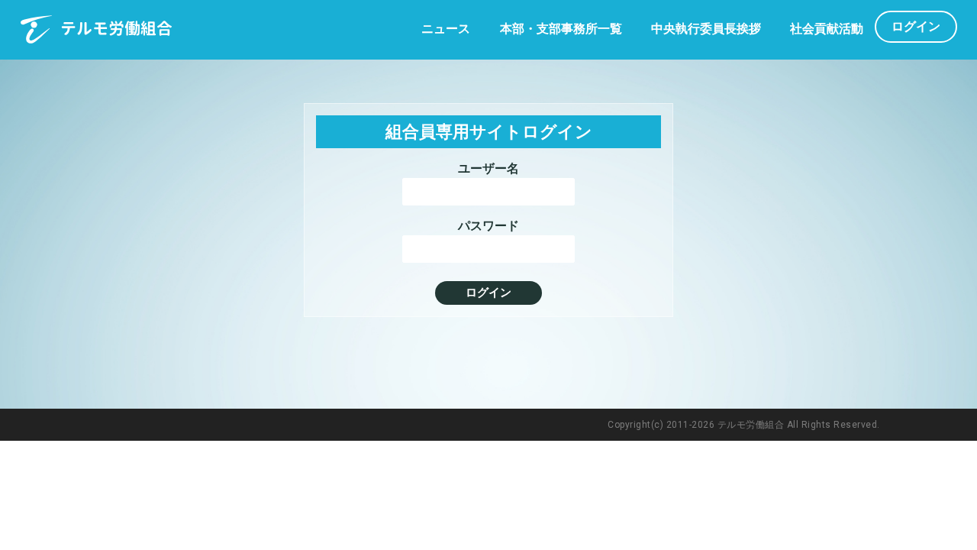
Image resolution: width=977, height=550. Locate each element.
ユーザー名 (488, 168)
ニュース (445, 28)
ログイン (916, 26)
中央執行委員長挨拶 (706, 28)
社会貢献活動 (826, 28)
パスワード (488, 225)
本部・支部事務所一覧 (561, 28)
